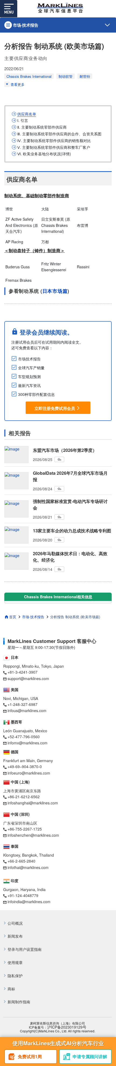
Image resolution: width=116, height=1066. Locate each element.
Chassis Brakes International (29, 76)
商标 (11, 989)
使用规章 (15, 962)
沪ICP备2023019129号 (66, 1027)
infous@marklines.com (27, 710)
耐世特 (85, 76)
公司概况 (15, 923)
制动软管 (66, 76)
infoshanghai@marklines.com (33, 802)
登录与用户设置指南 (25, 949)
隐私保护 (15, 975)
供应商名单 (26, 114)
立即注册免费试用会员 (55, 408)
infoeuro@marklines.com (29, 773)
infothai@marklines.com (28, 867)
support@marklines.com (28, 678)
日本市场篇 (55, 290)
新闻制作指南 (19, 1002)
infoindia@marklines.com (29, 901)
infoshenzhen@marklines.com (33, 835)
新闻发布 (15, 936)
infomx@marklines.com (27, 742)
